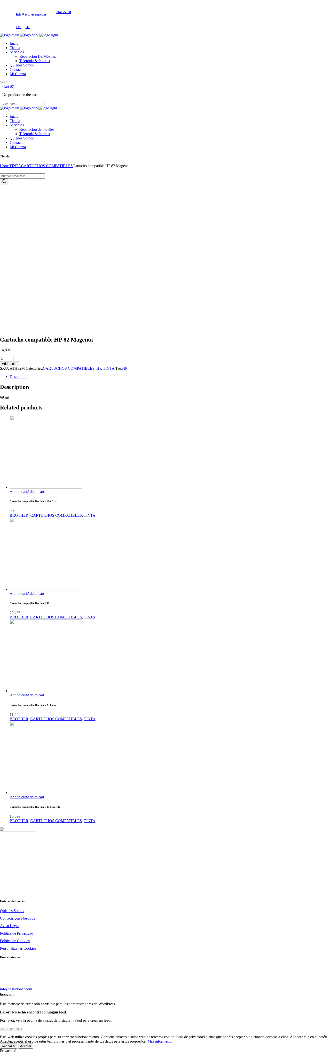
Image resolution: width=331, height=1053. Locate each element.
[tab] (170, 377)
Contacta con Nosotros (17, 918)
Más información (160, 1041)
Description (18, 377)
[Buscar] (4, 182)
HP (98, 368)
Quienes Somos (12, 911)
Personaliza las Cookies (18, 948)
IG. (27, 27)
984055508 (63, 12)
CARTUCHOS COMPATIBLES (69, 368)
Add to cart (9, 364)
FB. (18, 27)
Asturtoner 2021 (11, 1029)
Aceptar (25, 1046)
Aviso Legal (9, 926)
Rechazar (8, 1046)
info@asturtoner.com (31, 14)
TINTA (108, 368)
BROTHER (19, 515)
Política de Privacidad (16, 933)
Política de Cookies (15, 941)
